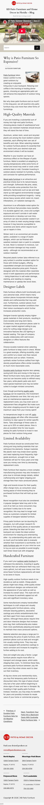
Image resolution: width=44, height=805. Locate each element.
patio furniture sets (11, 545)
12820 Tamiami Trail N (10, 780)
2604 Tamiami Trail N (29, 760)
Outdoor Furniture (13, 68)
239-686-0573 (8, 788)
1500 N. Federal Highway (32, 780)
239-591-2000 (8, 768)
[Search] (37, 48)
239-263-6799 (27, 768)
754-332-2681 (28, 788)
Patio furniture (9, 75)
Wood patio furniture (11, 179)
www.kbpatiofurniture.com (14, 750)
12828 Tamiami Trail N (10, 760)
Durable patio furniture (12, 370)
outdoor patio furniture (26, 561)
